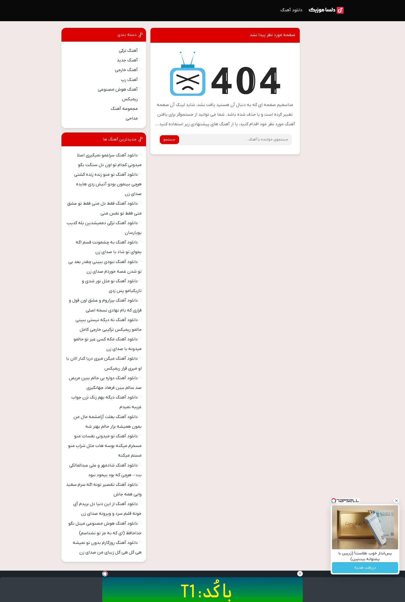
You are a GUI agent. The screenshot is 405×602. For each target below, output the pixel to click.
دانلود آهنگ (291, 10)
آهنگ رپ (129, 80)
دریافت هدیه (365, 567)
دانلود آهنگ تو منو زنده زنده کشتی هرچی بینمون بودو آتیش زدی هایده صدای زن (108, 184)
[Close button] (396, 500)
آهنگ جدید (127, 60)
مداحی (132, 118)
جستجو (169, 139)
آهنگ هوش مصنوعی (118, 89)
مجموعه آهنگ (124, 109)
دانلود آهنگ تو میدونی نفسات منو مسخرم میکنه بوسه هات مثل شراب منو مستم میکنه (105, 445)
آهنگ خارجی (126, 70)
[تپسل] (105, 573)
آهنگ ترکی (128, 50)
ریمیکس (130, 99)
